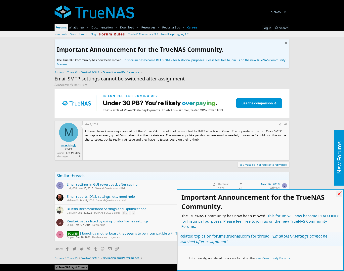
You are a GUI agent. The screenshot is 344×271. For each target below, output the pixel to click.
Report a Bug (171, 27)
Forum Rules (112, 34)
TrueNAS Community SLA (143, 34)
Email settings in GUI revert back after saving (102, 184)
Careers (192, 27)
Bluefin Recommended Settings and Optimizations (106, 208)
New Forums (339, 157)
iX (285, 12)
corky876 (72, 188)
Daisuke (71, 212)
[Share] (280, 124)
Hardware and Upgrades (106, 237)
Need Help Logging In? (175, 34)
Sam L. (70, 225)
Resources (148, 27)
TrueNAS (275, 12)
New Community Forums (272, 258)
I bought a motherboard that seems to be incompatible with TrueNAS (134, 233)
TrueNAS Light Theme (72, 267)
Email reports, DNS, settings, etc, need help (101, 196)
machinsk (63, 85)
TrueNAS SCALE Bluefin (107, 212)
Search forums (78, 34)
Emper (70, 237)
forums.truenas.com (231, 236)
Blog (93, 34)
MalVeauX (72, 200)
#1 (285, 124)
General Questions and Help (110, 188)
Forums (61, 27)
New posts (61, 34)
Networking (98, 225)
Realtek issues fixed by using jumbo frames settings (107, 221)
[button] (87, 27)
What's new (76, 27)
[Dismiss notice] (285, 43)
